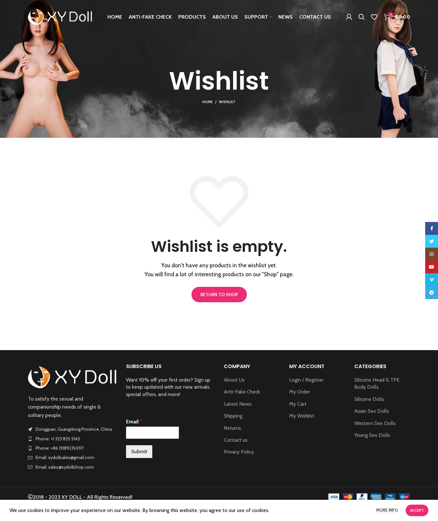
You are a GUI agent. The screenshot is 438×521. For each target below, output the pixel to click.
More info (387, 510)
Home (207, 102)
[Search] (361, 17)
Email (134, 422)
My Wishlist (301, 416)
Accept (417, 510)
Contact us (236, 440)
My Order (299, 392)
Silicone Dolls (369, 399)
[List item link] (72, 438)
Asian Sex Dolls (371, 411)
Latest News (238, 404)
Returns (232, 428)
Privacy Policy (239, 452)
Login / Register (306, 380)
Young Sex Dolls (372, 435)
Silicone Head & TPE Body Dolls (377, 383)
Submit (139, 451)
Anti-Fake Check (242, 392)
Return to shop (219, 294)
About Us (234, 380)
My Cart (298, 404)
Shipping (233, 416)
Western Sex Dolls (375, 423)
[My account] (349, 17)
